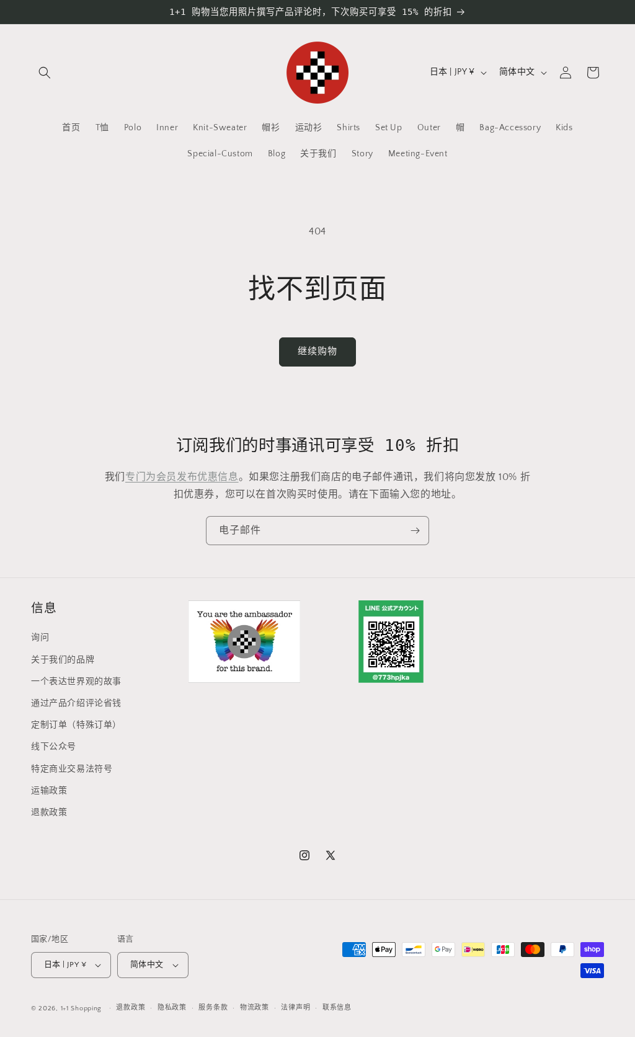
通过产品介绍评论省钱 (76, 703)
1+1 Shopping (81, 1008)
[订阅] (415, 530)
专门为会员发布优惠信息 (182, 477)
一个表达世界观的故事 (76, 682)
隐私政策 (172, 1008)
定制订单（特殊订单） (76, 725)
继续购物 (317, 351)
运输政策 (49, 791)
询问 (40, 638)
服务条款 (213, 1008)
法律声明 (295, 1008)
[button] (44, 72)
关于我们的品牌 (62, 660)
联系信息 (337, 1008)
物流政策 (254, 1008)
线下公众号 (53, 747)
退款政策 (49, 812)
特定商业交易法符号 (71, 769)
